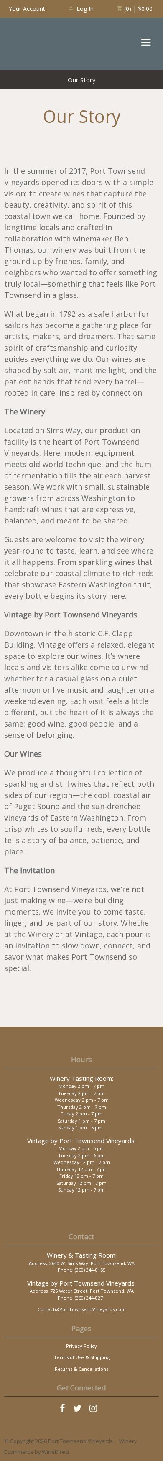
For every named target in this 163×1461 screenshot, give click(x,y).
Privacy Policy (81, 1346)
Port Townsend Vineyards (37, 43)
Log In (85, 9)
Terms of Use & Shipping (82, 1357)
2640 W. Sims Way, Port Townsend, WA (92, 1263)
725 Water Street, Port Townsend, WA (92, 1291)
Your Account (27, 9)
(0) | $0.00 (137, 9)
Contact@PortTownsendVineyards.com (82, 1309)
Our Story (82, 80)
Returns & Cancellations (81, 1369)
